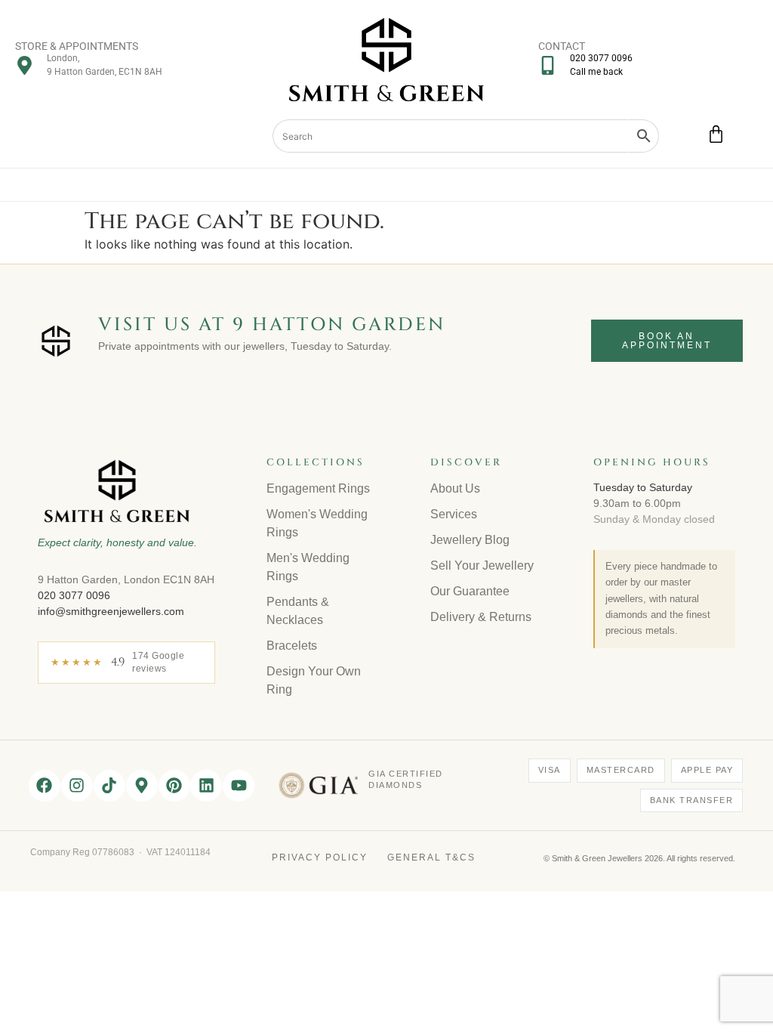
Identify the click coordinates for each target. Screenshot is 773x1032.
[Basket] (716, 134)
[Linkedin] (206, 786)
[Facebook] (44, 786)
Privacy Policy (320, 857)
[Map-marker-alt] (142, 786)
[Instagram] (77, 786)
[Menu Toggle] (387, 184)
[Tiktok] (109, 786)
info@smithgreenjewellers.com (111, 611)
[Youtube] (238, 786)
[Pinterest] (174, 786)
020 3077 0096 (74, 595)
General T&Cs (431, 857)
